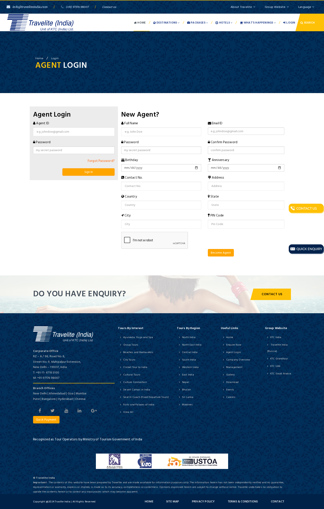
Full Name (131, 123)
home (39, 58)
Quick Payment (46, 419)
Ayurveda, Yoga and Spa (138, 337)
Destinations (167, 22)
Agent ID (42, 123)
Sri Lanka (188, 397)
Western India (190, 367)
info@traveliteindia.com (29, 7)
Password (43, 142)
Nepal (185, 382)
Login (290, 22)
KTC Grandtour (279, 359)
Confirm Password (224, 142)
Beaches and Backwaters (138, 352)
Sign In (88, 171)
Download (232, 382)
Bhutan (186, 390)
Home (141, 22)
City (127, 215)
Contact (277, 501)
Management (234, 367)
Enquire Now (233, 345)
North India (189, 337)
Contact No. (134, 177)
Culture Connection (135, 382)
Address (218, 177)
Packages (198, 22)
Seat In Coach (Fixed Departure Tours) (146, 397)
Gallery (230, 375)
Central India (190, 352)
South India (189, 360)
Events (230, 390)
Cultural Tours (131, 375)
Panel (9, 272)
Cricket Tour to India (135, 367)
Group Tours (130, 345)
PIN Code (217, 215)
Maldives (187, 405)
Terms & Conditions (243, 501)
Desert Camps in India (136, 390)
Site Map (172, 501)
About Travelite (241, 6)
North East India (191, 345)
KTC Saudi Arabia (280, 374)
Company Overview (238, 360)
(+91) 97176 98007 (77, 7)
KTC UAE (275, 366)
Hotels (224, 22)
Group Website (275, 6)
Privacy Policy (203, 501)
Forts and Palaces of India (138, 405)
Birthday (131, 160)
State (214, 196)
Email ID (217, 123)
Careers (230, 397)
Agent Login (233, 352)
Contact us (109, 7)
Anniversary (220, 160)
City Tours (129, 360)
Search (309, 22)
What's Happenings (258, 22)
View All (128, 412)
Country (131, 196)
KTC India (275, 337)
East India (188, 375)
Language (305, 6)
